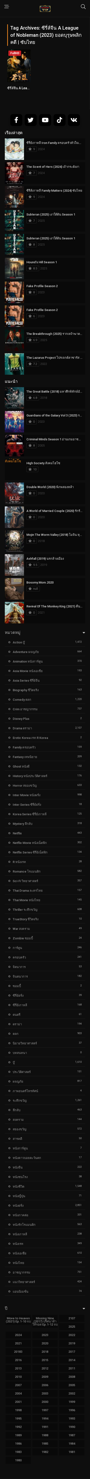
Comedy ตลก (22, 699)
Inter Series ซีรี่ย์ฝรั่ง (27, 804)
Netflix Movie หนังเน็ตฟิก (30, 843)
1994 (45, 1418)
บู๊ (14, 1062)
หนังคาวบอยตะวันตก (27, 1158)
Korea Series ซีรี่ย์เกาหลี (30, 814)
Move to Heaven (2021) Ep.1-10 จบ (18, 1319)
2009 (45, 1377)
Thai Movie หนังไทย (26, 900)
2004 (18, 1393)
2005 (71, 1385)
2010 (18, 1377)
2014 (71, 1360)
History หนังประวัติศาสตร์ (30, 776)
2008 (71, 1377)
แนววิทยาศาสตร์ (24, 1282)
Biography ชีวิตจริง (26, 690)
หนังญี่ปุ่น (19, 1196)
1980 (18, 1460)
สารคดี (17, 1139)
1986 (18, 1443)
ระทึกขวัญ (20, 1100)
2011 (71, 1368)
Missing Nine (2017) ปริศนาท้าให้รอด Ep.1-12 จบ (45, 1321)
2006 (45, 1385)
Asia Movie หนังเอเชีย (28, 671)
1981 (71, 1452)
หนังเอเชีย (19, 1253)
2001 (18, 1402)
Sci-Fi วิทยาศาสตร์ (25, 881)
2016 (18, 1360)
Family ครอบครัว (24, 747)
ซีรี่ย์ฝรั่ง (18, 995)
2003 (45, 1393)
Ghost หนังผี (21, 766)
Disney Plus (21, 719)
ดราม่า (17, 1024)
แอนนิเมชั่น (20, 1291)
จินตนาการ (20, 976)
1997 (45, 1410)
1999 (71, 1402)
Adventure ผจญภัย (26, 652)
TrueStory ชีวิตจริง (25, 919)
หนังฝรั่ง (18, 1205)
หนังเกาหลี (20, 1234)
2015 (45, 1360)
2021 (18, 1343)
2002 (71, 1393)
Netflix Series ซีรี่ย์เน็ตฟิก (30, 852)
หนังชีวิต (18, 1186)
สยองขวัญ (19, 1129)
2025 (71, 1326)
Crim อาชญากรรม (25, 709)
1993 (71, 1418)
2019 (71, 1343)
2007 (18, 1385)
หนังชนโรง (20, 1177)
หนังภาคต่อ (20, 1215)
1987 (71, 1435)
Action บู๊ (19, 642)
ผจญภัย (18, 1081)
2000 (45, 1402)
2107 (71, 1318)
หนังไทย (18, 1263)
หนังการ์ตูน (20, 1148)
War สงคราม (21, 929)
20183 (18, 1351)
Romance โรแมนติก (27, 871)
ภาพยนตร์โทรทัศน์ (25, 1091)
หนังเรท (18, 1244)
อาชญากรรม (21, 1272)
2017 (71, 1351)
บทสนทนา (20, 1053)
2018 (45, 1351)
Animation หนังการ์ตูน (28, 661)
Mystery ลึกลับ (22, 824)
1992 (18, 1427)
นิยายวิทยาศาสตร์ (25, 1043)
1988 (45, 1435)
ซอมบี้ (17, 986)
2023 (45, 1335)
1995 (18, 1418)
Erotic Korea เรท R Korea (30, 738)
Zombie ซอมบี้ (23, 938)
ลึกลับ (16, 1110)
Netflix (17, 833)
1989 (18, 1435)
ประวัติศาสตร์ (22, 1072)
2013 (18, 1368)
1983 (18, 1452)
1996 (71, 1410)
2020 (45, 1343)
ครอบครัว (19, 957)
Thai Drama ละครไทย (28, 890)
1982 (45, 1452)
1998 (18, 1410)
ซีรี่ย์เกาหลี (20, 1005)
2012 (45, 1368)
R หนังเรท (19, 862)
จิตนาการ (19, 967)
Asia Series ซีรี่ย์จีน (26, 680)
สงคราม (18, 1119)
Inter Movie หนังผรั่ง (26, 795)
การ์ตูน (17, 948)
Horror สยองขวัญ (25, 785)
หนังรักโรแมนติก (24, 1224)
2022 (71, 1335)
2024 (18, 1335)
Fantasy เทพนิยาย (25, 757)
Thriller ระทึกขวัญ (25, 909)
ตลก (15, 1034)
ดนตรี (16, 1014)
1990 (71, 1427)
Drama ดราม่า (22, 728)
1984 (71, 1443)
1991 (45, 1427)
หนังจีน (18, 1167)
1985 (45, 1443)
